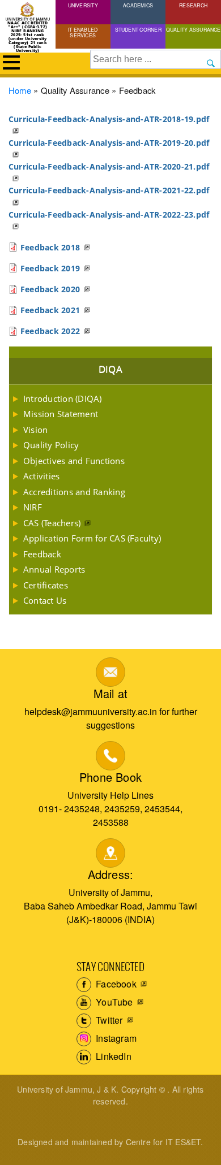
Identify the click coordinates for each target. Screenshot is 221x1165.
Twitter (108, 1020)
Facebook (115, 983)
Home (19, 90)
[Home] (28, 11)
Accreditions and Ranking (74, 491)
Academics (138, 5)
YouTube (113, 1001)
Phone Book (110, 777)
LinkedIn (112, 1056)
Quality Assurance (193, 29)
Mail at (111, 693)
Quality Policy (51, 445)
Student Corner (138, 29)
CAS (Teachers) (51, 523)
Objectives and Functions (74, 460)
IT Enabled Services (82, 32)
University (83, 5)
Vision (35, 429)
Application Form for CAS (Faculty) (92, 538)
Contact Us (44, 600)
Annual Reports (54, 569)
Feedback (42, 554)
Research (193, 5)
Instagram (115, 1038)
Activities (41, 476)
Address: (111, 874)
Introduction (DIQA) (62, 398)
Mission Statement (60, 413)
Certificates (45, 585)
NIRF (32, 507)
